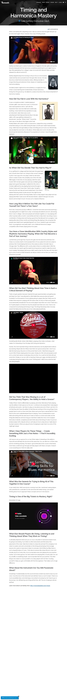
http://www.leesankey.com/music (40, 585)
